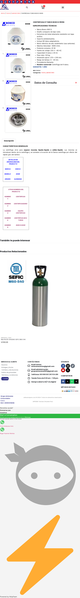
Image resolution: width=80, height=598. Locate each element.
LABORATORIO (16, 13)
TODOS (8, 13)
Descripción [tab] (9, 141)
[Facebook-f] (9, 1)
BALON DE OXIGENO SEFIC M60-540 (13, 339)
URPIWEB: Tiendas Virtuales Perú (43, 401)
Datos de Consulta (45, 82)
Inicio (3, 13)
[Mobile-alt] (1, 1)
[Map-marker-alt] (29, 1)
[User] (33, 1)
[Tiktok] (17, 1)
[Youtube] (21, 1)
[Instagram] (13, 1)
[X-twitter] (25, 1)
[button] (62, 7)
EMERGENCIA (4, 338)
